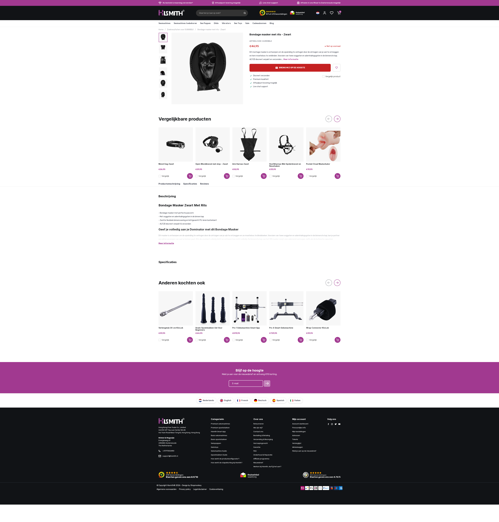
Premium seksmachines (220, 424)
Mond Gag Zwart (166, 164)
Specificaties (190, 183)
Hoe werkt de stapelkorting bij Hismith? (226, 463)
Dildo (216, 23)
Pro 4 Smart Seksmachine (281, 328)
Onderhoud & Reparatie (262, 455)
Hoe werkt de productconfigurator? (225, 459)
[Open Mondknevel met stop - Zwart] (212, 144)
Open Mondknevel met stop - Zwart (211, 164)
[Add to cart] (190, 176)
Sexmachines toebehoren (185, 23)
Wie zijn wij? (258, 428)
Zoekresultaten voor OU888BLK (180, 29)
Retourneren (258, 424)
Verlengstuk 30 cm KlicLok (171, 328)
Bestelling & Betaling (261, 435)
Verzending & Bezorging (263, 439)
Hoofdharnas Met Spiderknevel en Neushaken (285, 165)
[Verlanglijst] (331, 13)
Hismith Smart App (218, 432)
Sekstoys (214, 447)
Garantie (256, 447)
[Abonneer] (267, 383)
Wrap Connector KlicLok (317, 328)
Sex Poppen (205, 23)
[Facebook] (328, 424)
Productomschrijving (169, 183)
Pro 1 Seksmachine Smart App (246, 328)
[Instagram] (332, 424)
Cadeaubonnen (259, 23)
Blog (272, 23)
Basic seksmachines (219, 435)
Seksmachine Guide (219, 451)
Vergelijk (165, 176)
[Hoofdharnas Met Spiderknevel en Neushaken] (286, 144)
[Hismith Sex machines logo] (172, 15)
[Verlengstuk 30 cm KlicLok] (176, 308)
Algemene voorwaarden (166, 489)
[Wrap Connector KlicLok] (323, 308)
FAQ (255, 451)
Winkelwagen (297, 447)
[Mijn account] (324, 13)
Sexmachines (164, 23)
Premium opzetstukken (220, 428)
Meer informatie (290, 59)
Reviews (204, 183)
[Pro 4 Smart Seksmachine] (286, 308)
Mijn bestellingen (299, 432)
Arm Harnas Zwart (240, 164)
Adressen (296, 435)
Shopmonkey (196, 485)
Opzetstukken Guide (219, 455)
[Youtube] (339, 424)
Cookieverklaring (216, 489)
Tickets (295, 439)
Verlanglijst (296, 443)
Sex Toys (238, 23)
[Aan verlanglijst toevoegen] (336, 68)
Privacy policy (185, 489)
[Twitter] (335, 424)
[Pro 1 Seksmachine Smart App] (249, 308)
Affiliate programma (261, 459)
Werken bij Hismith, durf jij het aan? (267, 467)
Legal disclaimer (200, 489)
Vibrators (226, 23)
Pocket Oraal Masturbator (318, 164)
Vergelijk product (332, 76)
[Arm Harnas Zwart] (249, 144)
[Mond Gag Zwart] (176, 144)
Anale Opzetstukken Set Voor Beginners (208, 329)
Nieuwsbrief (258, 463)
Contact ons (258, 432)
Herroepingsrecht (260, 443)
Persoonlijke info (299, 428)
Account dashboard (300, 424)
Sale (247, 23)
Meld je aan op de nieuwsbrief (304, 451)
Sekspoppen (216, 443)
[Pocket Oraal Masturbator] (323, 144)
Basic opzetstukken (219, 439)
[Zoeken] (244, 13)
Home (161, 29)
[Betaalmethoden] (302, 488)
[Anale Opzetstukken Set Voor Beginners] (212, 308)
